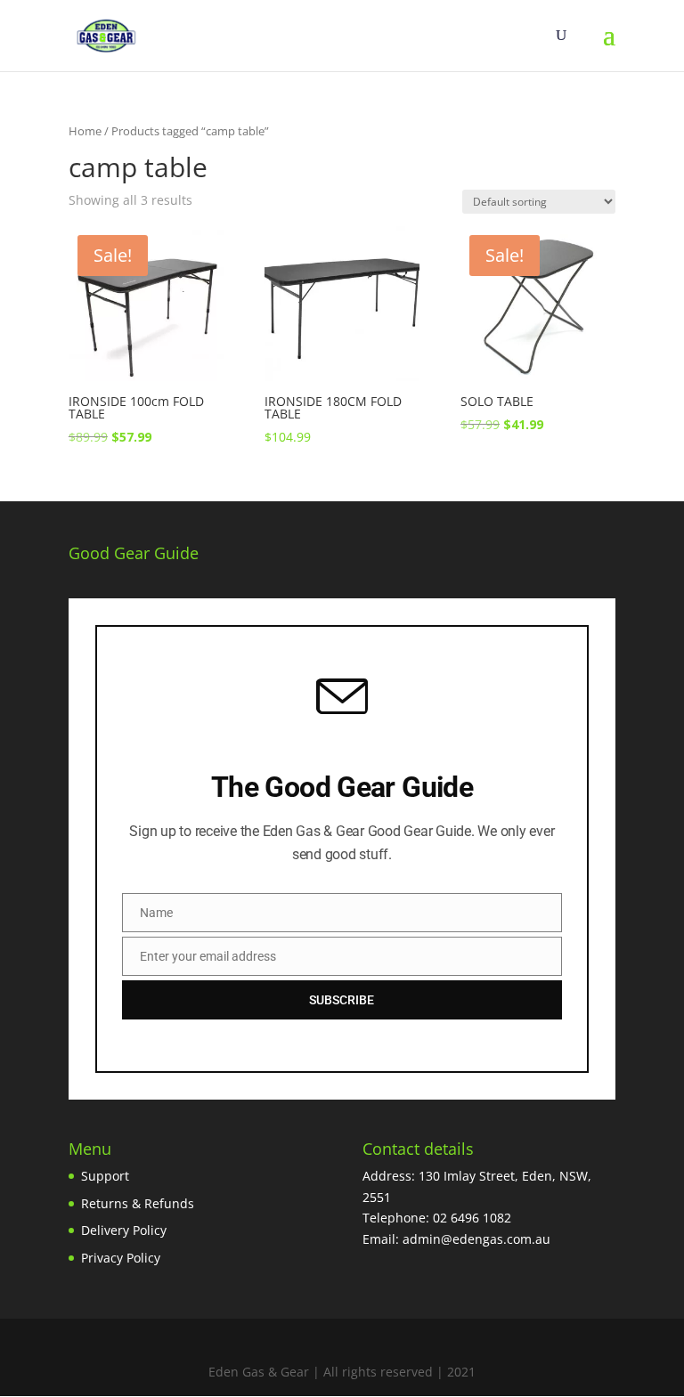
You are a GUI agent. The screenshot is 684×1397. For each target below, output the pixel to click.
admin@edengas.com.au (476, 1238)
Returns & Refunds (137, 1203)
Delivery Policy (124, 1230)
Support (105, 1175)
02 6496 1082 (472, 1217)
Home (85, 131)
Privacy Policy (120, 1257)
